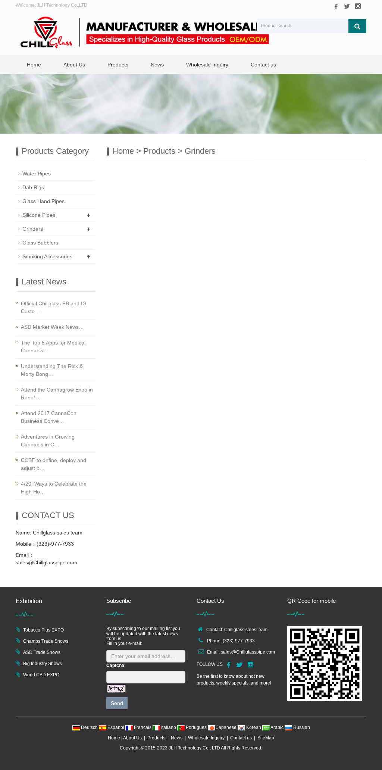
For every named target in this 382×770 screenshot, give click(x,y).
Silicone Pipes (38, 215)
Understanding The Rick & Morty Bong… (52, 370)
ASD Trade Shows (41, 652)
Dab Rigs (33, 187)
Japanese (226, 727)
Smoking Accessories (47, 256)
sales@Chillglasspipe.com (248, 652)
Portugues (196, 727)
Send (117, 703)
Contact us (263, 65)
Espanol (115, 727)
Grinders (200, 151)
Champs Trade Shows (45, 641)
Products (117, 65)
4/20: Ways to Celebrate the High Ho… (54, 488)
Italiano (168, 727)
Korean (253, 727)
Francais (143, 727)
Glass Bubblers (40, 243)
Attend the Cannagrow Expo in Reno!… (57, 393)
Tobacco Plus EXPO (43, 630)
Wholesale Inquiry (207, 65)
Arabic (277, 727)
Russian (301, 727)
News (157, 65)
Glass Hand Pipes (43, 201)
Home (34, 65)
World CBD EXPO (41, 674)
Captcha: (116, 665)
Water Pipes (36, 174)
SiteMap (265, 738)
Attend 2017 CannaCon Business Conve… (48, 417)
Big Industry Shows (42, 663)
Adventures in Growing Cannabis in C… (48, 441)
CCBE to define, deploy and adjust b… (53, 464)
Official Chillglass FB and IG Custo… (54, 307)
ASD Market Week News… (52, 327)
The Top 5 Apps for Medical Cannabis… (53, 346)
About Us (74, 65)
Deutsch (89, 727)
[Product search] (357, 26)
